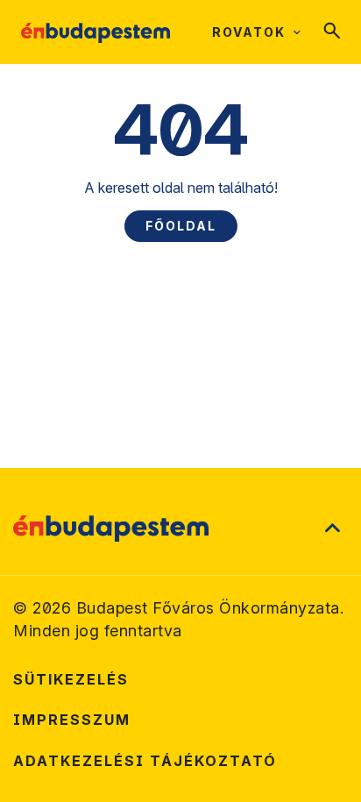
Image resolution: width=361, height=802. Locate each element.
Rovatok (249, 32)
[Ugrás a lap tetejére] (332, 528)
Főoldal (180, 225)
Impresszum (72, 719)
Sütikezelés (71, 679)
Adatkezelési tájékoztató (145, 761)
